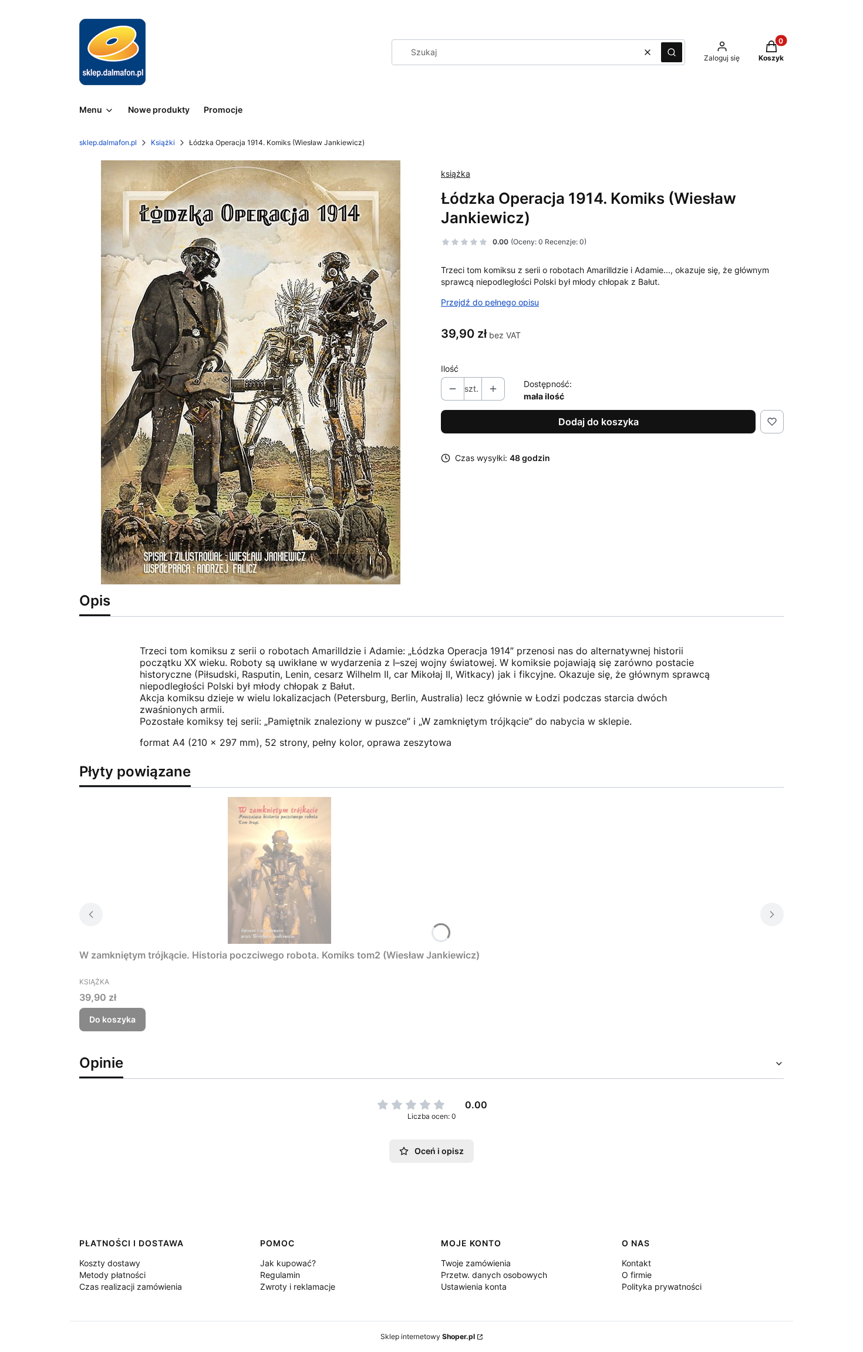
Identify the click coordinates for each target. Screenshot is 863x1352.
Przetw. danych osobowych (494, 1275)
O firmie (637, 1275)
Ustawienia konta (474, 1287)
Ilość (450, 369)
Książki (163, 142)
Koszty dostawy (109, 1263)
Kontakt (636, 1263)
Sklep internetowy (427, 1336)
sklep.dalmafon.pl (108, 142)
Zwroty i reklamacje (297, 1287)
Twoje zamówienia (476, 1263)
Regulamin (280, 1275)
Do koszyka (112, 1019)
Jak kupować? (288, 1263)
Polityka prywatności (662, 1287)
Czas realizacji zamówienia (130, 1287)
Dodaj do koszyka (598, 422)
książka (455, 174)
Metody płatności (112, 1275)
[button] (671, 52)
